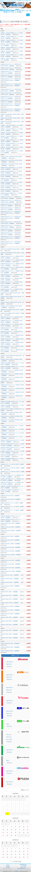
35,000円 (28, 302)
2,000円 (28, 530)
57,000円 (28, 392)
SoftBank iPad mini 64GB (7, 613)
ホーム (7, 864)
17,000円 (28, 366)
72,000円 (28, 274)
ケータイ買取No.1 (15, 871)
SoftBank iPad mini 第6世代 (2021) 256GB (11, 306)
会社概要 (8, 867)
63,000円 (28, 121)
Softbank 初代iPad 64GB (7, 650)
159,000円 (27, 216)
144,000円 (27, 207)
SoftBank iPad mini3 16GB (7, 547)
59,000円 (28, 317)
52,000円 (28, 381)
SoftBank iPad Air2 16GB (7, 536)
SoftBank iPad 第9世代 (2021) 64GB (10, 309)
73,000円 (28, 129)
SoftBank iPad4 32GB (6, 595)
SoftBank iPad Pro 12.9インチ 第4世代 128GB (12, 384)
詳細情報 (8, 34)
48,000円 (28, 114)
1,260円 (28, 536)
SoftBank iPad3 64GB (6, 624)
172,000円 (27, 71)
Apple (7, 724)
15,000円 (28, 412)
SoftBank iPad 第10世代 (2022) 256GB (10, 252)
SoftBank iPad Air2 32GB (7, 495)
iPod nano (8, 734)
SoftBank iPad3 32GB (6, 621)
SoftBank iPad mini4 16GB (7, 523)
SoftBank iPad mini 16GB (7, 606)
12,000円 (28, 409)
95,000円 (28, 47)
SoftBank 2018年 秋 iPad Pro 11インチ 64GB (12, 425)
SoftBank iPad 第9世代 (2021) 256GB (10, 313)
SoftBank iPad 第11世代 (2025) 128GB (10, 114)
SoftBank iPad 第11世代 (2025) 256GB (10, 118)
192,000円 (27, 96)
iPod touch (9, 737)
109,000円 (27, 200)
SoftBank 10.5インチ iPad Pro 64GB (10, 464)
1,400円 (28, 495)
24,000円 (28, 309)
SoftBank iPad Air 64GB (7, 582)
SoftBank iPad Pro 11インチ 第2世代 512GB (12, 377)
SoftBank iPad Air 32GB (7, 578)
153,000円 (27, 229)
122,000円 (27, 58)
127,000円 (27, 64)
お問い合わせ (23, 867)
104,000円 (27, 151)
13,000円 (28, 419)
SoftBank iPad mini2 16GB (7, 560)
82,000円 (28, 256)
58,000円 (28, 118)
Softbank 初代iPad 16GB (7, 643)
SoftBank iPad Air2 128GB (7, 543)
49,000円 (28, 377)
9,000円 (28, 416)
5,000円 (28, 405)
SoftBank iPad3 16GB (6, 617)
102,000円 (27, 267)
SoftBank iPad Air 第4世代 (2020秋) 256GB (11, 359)
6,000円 (28, 458)
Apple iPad (9, 664)
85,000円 (28, 36)
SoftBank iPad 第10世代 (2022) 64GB (10, 249)
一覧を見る (9, 666)
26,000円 (28, 313)
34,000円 (28, 436)
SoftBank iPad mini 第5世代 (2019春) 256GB (12, 419)
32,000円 (28, 433)
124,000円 (27, 204)
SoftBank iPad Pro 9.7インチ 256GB (10, 510)
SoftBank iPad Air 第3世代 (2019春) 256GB (11, 412)
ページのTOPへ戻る (16, 861)
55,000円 (28, 384)
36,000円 (28, 249)
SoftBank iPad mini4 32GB (7, 499)
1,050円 (28, 560)
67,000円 (28, 125)
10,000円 (28, 471)
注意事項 (8, 865)
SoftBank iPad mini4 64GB (7, 527)
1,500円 (28, 499)
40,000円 (28, 252)
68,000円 (28, 171)
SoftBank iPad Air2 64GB (7, 540)
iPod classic (9, 739)
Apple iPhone (9, 661)
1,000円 (28, 547)
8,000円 (28, 464)
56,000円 (28, 167)
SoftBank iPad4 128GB (6, 602)
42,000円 (28, 370)
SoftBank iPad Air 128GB (7, 586)
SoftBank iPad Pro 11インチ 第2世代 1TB (11, 381)
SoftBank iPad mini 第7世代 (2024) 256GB (11, 160)
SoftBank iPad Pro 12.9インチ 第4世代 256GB (12, 388)
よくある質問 (23, 865)
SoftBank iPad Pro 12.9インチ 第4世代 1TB (11, 395)
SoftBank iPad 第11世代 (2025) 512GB (10, 121)
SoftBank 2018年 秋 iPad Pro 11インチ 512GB (12, 433)
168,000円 (27, 241)
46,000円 (28, 374)
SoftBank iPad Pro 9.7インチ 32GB (10, 503)
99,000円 (28, 289)
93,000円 (28, 136)
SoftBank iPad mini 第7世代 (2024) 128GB (11, 156)
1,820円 (28, 543)
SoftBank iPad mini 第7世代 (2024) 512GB (11, 164)
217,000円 (27, 109)
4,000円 (28, 401)
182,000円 (27, 78)
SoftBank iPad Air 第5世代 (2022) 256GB (11, 296)
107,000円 (27, 271)
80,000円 (28, 140)
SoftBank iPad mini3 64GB (7, 551)
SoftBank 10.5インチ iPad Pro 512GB (10, 471)
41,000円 (28, 451)
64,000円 (28, 156)
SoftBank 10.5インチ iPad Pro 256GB (10, 468)
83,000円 (28, 178)
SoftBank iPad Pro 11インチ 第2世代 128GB (12, 370)
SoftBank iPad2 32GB (6, 634)
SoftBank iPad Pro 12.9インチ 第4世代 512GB (12, 392)
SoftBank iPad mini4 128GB (8, 530)
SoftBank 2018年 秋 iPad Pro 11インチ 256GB (12, 429)
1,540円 (28, 540)
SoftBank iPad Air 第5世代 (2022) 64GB (11, 293)
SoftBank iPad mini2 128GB (8, 571)
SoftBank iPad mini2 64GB (7, 567)
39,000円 (28, 359)
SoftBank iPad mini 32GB (7, 610)
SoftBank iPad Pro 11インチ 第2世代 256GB (12, 374)
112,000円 (27, 43)
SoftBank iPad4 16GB (6, 591)
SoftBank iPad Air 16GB (7, 575)
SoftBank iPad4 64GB (6, 599)
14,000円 (28, 363)
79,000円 (28, 278)
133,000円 (27, 225)
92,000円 (28, 285)
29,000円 (28, 429)
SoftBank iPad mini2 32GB (7, 564)
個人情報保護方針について (23, 868)
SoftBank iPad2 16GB (6, 630)
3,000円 (28, 486)
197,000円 (27, 104)
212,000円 (27, 84)
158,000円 (27, 236)
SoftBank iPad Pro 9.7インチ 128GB (10, 506)
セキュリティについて (8, 868)
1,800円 (28, 527)
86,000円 (28, 143)
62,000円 (28, 320)
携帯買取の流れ (23, 864)
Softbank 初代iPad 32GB (7, 647)
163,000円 (27, 232)
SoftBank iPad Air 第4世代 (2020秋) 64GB (11, 355)
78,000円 (28, 33)
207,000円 (27, 75)
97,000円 (28, 40)
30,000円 (28, 355)
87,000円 (28, 260)
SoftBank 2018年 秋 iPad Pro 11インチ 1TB (11, 436)
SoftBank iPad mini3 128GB (8, 554)
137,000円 (27, 68)
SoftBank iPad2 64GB (6, 637)
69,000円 (28, 160)
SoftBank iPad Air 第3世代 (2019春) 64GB (11, 409)
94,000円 (28, 147)
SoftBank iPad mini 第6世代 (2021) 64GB (11, 302)
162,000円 (27, 89)
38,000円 (28, 444)
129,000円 (27, 211)
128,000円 (27, 222)
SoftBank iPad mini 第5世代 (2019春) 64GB (11, 416)
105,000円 (27, 51)
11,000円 (28, 479)
